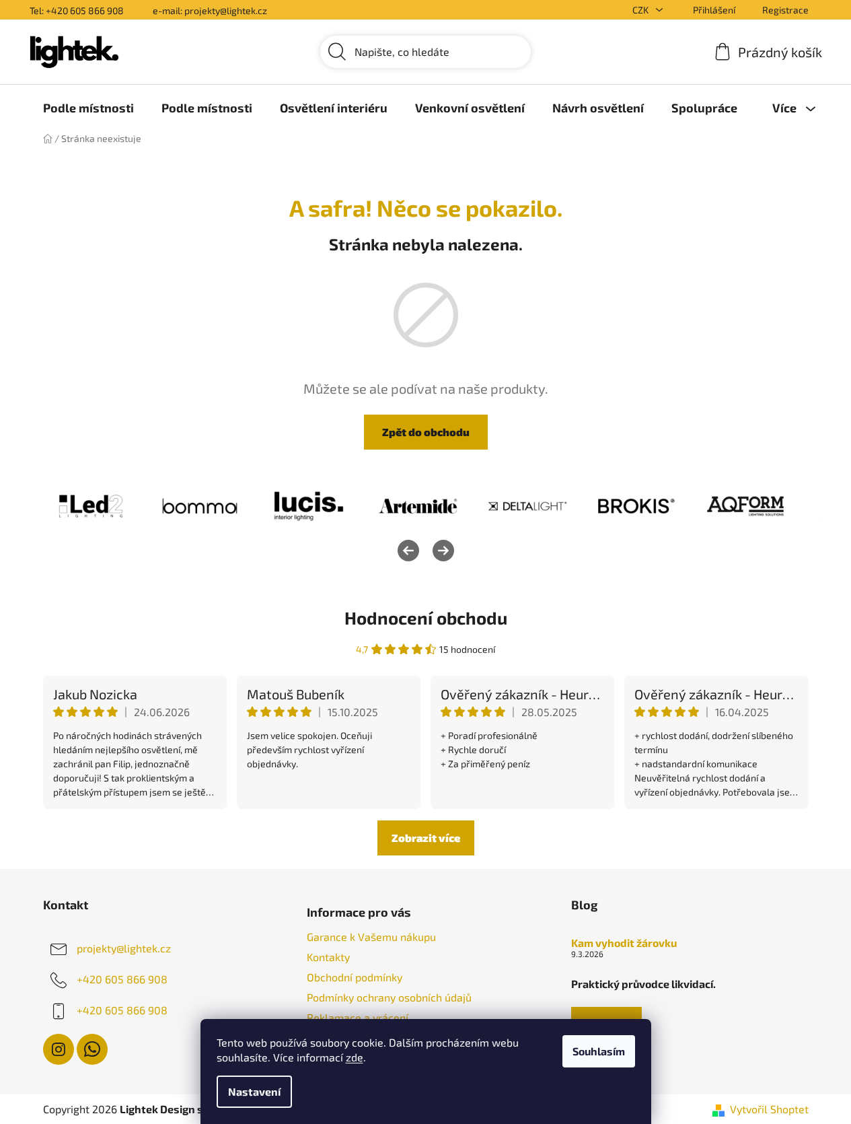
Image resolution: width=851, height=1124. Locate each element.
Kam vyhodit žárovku (624, 943)
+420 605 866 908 (122, 979)
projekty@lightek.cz (124, 948)
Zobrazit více (426, 837)
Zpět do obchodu (426, 431)
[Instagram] (58, 1049)
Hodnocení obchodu (425, 617)
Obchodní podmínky (354, 977)
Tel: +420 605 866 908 (77, 10)
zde (354, 1057)
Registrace (785, 9)
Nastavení (254, 1091)
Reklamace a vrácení (357, 1017)
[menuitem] (88, 108)
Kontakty (328, 956)
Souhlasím (598, 1051)
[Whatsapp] (92, 1049)
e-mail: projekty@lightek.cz (210, 10)
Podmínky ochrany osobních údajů (389, 997)
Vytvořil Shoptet (769, 1108)
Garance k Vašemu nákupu (371, 936)
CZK (641, 9)
